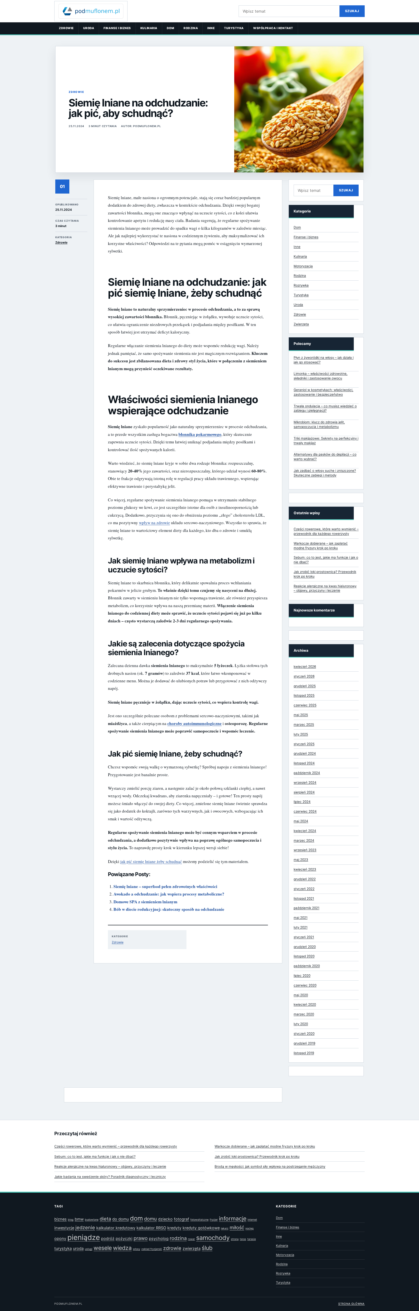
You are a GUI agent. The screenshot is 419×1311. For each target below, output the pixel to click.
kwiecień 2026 (305, 666)
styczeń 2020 (304, 1033)
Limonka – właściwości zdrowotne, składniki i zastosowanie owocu (320, 376)
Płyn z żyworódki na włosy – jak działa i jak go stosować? (324, 360)
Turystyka (234, 28)
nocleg (249, 1228)
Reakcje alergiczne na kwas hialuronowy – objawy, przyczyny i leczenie (110, 1166)
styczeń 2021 (304, 937)
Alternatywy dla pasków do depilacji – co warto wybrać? (325, 456)
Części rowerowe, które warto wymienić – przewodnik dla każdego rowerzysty (115, 1146)
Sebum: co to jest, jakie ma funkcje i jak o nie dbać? (95, 1156)
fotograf (181, 1219)
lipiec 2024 (302, 802)
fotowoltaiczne (199, 1219)
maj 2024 (301, 821)
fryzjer (214, 1219)
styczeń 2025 (304, 744)
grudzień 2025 (305, 686)
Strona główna (351, 1303)
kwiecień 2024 (305, 831)
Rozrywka (301, 285)
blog (70, 1219)
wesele (103, 1248)
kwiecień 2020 (305, 1004)
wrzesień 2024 (305, 782)
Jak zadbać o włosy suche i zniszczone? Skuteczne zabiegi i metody (325, 473)
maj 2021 (300, 918)
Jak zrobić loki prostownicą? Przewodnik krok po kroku (257, 1156)
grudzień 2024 (305, 753)
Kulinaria (148, 28)
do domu (120, 1219)
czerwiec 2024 (305, 811)
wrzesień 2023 (305, 850)
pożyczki (124, 1238)
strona (235, 1239)
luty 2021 (300, 927)
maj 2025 (301, 715)
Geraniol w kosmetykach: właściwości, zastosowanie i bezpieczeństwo (323, 392)
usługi (88, 1249)
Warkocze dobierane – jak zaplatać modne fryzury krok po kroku (265, 1146)
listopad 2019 (304, 1053)
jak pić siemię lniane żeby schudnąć (151, 861)
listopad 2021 (304, 898)
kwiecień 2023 (305, 869)
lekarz (224, 1228)
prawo (141, 1238)
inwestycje (64, 1227)
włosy (136, 1249)
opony (60, 1238)
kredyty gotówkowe (201, 1227)
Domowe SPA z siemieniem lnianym (145, 902)
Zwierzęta (301, 324)
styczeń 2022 (304, 889)
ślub (207, 1248)
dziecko (165, 1219)
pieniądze (83, 1237)
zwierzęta (192, 1248)
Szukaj (352, 11)
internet (252, 1219)
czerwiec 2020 (305, 985)
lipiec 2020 (302, 975)
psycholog (159, 1238)
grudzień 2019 (304, 1043)
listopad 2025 (304, 695)
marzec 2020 (304, 1014)
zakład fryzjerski (151, 1249)
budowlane (91, 1219)
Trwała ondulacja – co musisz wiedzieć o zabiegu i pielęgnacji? (325, 408)
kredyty (174, 1227)
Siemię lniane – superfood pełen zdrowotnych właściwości (165, 886)
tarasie (251, 1239)
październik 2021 (306, 908)
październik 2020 (307, 966)
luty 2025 (301, 734)
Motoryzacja (303, 266)
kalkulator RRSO (151, 1227)
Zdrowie (66, 28)
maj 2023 (301, 860)
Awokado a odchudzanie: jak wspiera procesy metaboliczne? (168, 894)
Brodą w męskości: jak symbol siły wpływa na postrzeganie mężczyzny (270, 1166)
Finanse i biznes (117, 28)
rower (191, 1239)
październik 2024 (307, 773)
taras (243, 1239)
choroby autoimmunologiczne (194, 723)
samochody (213, 1237)
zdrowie (172, 1248)
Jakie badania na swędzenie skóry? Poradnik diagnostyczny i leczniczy (110, 1177)
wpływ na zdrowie (154, 522)
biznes (60, 1219)
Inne (211, 28)
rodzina (178, 1238)
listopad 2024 (304, 763)
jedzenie (85, 1227)
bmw (79, 1219)
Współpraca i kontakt (273, 28)
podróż (107, 1238)
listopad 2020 (304, 956)
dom (136, 1218)
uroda (78, 1248)
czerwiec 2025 (305, 705)
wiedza (122, 1248)
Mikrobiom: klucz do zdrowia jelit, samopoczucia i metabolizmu (319, 424)
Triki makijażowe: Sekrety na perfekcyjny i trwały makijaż (326, 440)
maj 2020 (301, 995)
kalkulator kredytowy (115, 1227)
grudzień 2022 (305, 879)
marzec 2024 (304, 840)
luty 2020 (301, 1024)
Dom (170, 28)
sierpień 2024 (304, 792)
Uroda (88, 28)
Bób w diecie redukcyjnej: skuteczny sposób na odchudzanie (168, 909)
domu (150, 1219)
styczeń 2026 (304, 676)
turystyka (63, 1248)
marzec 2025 (304, 724)
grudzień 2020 (305, 947)
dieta (105, 1219)
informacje (232, 1218)
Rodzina (191, 28)
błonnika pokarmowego (199, 434)
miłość (237, 1227)
